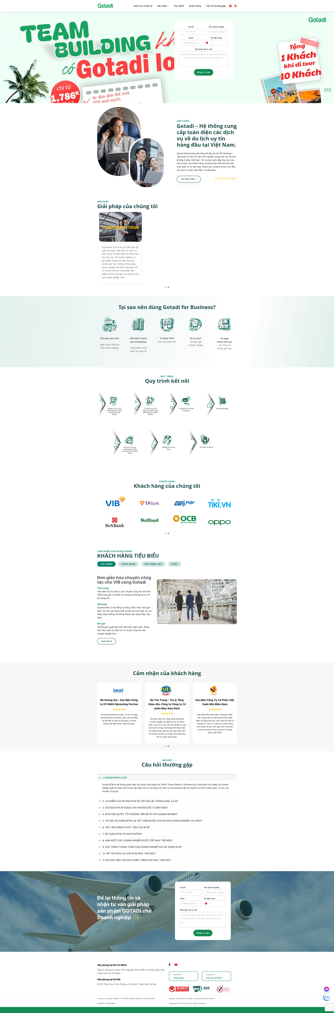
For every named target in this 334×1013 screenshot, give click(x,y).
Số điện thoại (216, 40)
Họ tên (191, 27)
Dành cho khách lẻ (143, 6)
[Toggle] (99, 783)
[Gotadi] (113, 6)
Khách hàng (195, 6)
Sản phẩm (162, 6)
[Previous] (103, 250)
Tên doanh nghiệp (216, 27)
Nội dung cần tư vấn (203, 49)
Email (191, 38)
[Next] (230, 250)
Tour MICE (179, 6)
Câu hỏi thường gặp (216, 6)
